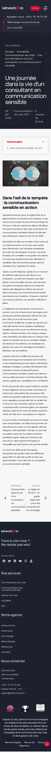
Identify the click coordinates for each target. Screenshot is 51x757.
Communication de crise (20, 55)
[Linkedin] (15, 561)
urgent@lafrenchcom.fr (13, 693)
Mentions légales (13, 743)
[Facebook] (4, 561)
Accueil (9, 52)
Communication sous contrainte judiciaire (12, 589)
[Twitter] (9, 561)
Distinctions (7, 631)
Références (6, 647)
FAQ (26, 114)
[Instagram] (25, 561)
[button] (45, 8)
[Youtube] (20, 561)
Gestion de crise (9, 595)
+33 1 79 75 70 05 (10, 685)
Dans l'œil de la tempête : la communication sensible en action (27, 148)
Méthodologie (8, 642)
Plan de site (29, 743)
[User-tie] (31, 561)
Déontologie (7, 636)
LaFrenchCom (8, 626)
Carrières (5, 652)
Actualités (23, 52)
